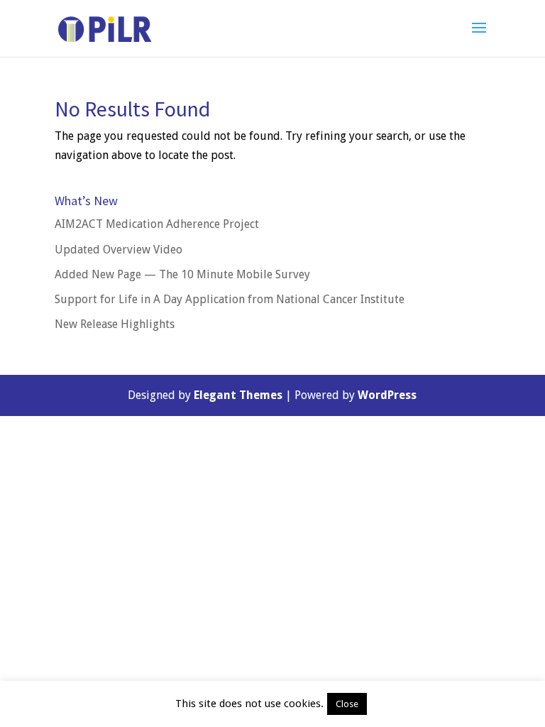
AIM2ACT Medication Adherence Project (157, 224)
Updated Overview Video (118, 249)
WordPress (387, 395)
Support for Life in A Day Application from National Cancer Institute (229, 299)
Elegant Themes (238, 395)
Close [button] (347, 704)
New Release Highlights (115, 324)
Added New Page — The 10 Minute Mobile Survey (182, 274)
